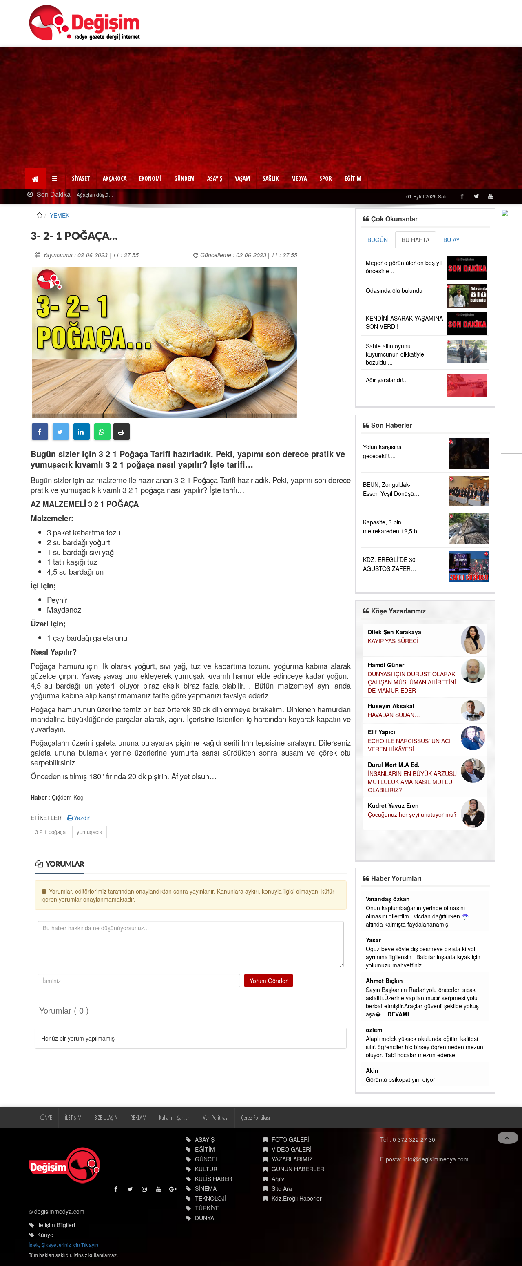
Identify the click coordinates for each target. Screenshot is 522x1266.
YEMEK (59, 215)
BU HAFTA (415, 240)
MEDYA (299, 178)
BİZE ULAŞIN (106, 1117)
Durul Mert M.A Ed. (394, 764)
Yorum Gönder (269, 980)
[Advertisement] (261, 108)
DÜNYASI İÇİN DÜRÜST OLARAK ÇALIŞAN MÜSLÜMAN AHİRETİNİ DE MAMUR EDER (412, 682)
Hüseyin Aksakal (391, 706)
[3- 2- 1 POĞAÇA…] (165, 341)
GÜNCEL (207, 1159)
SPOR (325, 178)
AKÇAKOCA (114, 178)
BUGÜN (377, 240)
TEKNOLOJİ (210, 1198)
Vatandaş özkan (388, 899)
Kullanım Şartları (174, 1117)
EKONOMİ (150, 178)
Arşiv (278, 1179)
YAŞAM (242, 178)
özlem (374, 1029)
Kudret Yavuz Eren (393, 805)
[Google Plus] (173, 1191)
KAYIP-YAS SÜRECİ (393, 641)
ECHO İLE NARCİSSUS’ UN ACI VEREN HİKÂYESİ (409, 745)
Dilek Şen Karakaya (394, 632)
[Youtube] (490, 196)
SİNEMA (206, 1188)
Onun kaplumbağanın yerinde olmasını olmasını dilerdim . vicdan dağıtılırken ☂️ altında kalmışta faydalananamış (417, 916)
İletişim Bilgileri (56, 1225)
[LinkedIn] (81, 431)
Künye (45, 1234)
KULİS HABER (213, 1179)
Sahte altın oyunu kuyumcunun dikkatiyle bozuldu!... (395, 354)
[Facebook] (462, 196)
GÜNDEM (184, 178)
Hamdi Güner (386, 665)
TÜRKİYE (207, 1208)
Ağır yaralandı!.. (386, 380)
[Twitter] (476, 196)
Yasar (373, 940)
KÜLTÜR (206, 1169)
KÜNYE (45, 1117)
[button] (56, 178)
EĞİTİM (353, 178)
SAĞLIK (271, 178)
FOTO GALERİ (291, 1139)
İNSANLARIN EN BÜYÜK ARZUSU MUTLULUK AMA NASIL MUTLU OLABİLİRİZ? (412, 781)
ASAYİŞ (214, 178)
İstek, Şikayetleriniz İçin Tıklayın (63, 1244)
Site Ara (282, 1188)
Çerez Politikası (255, 1117)
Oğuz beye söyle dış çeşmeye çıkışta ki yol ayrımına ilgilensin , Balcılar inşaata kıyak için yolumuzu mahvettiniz (423, 957)
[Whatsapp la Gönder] (102, 431)
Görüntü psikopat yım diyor (400, 1079)
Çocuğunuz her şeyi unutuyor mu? (412, 814)
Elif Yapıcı (381, 732)
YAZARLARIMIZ (292, 1159)
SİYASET (81, 178)
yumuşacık (89, 832)
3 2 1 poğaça (50, 832)
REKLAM (138, 1117)
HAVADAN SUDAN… (394, 715)
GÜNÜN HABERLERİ (299, 1169)
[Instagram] (145, 1191)
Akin (372, 1070)
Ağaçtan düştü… (76, 194)
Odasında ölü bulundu (394, 290)
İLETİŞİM (73, 1117)
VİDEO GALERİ (292, 1149)
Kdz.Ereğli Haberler (297, 1198)
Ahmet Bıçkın (384, 980)
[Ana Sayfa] (85, 22)
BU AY (451, 240)
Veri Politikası (215, 1117)
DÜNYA (204, 1218)
